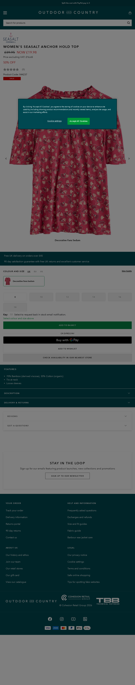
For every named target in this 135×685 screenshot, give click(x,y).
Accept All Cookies (78, 121)
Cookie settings (54, 121)
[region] (67, 114)
